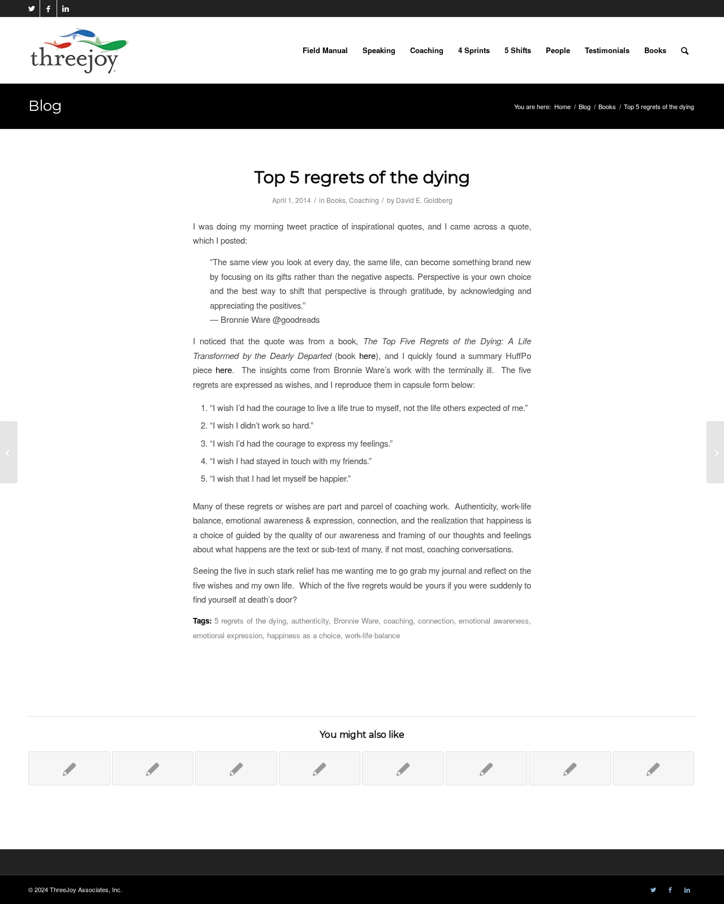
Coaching (364, 200)
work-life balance (372, 635)
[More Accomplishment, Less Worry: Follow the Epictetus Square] (236, 768)
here (367, 355)
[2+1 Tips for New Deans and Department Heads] (153, 768)
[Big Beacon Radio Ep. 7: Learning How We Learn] (69, 768)
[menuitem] (325, 50)
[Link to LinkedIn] (65, 8)
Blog (45, 106)
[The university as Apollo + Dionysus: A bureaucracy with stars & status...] (9, 452)
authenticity (310, 620)
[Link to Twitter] (31, 8)
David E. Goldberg (424, 200)
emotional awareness (494, 620)
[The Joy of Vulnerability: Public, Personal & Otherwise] (320, 768)
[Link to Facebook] (48, 8)
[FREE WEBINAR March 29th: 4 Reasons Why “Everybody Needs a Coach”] (654, 768)
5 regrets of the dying (250, 620)
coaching (398, 620)
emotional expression (227, 635)
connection (436, 620)
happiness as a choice (304, 635)
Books (336, 200)
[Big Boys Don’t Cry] (487, 768)
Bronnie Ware (356, 620)
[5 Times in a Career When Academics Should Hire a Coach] (570, 768)
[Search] (685, 50)
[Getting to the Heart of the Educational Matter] (403, 768)
